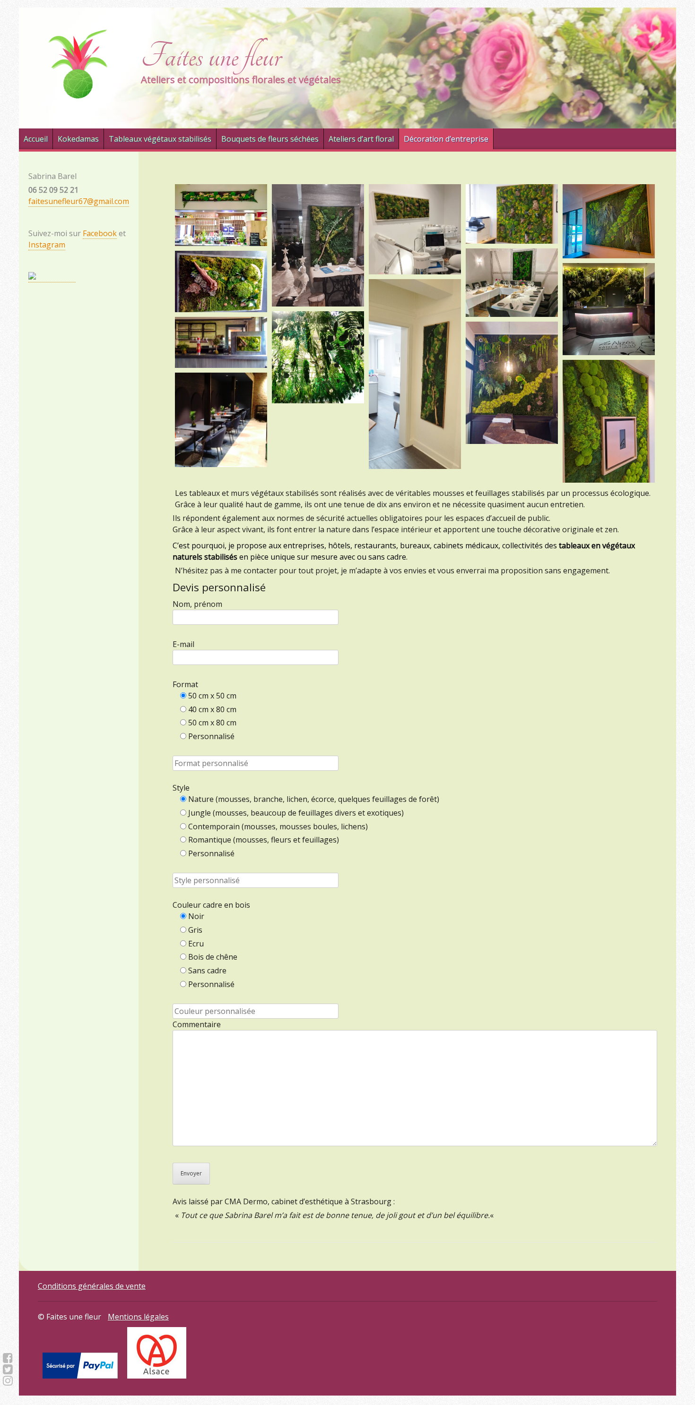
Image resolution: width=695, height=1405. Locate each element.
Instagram (46, 244)
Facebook (100, 233)
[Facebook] (8, 1357)
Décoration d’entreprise (446, 139)
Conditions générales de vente (92, 1286)
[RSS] (8, 1380)
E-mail (183, 644)
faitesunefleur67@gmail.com (78, 201)
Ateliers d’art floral (361, 139)
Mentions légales (138, 1316)
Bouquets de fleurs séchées (270, 139)
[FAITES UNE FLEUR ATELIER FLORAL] (52, 277)
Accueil (36, 139)
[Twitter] (8, 1369)
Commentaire (197, 1024)
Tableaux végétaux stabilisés (160, 139)
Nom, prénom (197, 604)
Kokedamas (78, 139)
